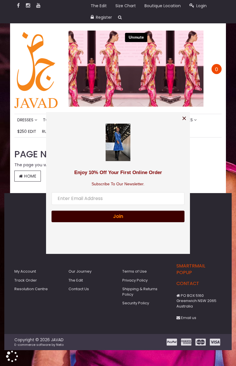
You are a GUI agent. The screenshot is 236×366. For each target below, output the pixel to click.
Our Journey (80, 271)
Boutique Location (162, 6)
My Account (25, 271)
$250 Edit (26, 131)
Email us (188, 317)
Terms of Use (134, 271)
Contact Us (78, 289)
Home (30, 176)
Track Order (25, 280)
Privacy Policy (135, 280)
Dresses (26, 120)
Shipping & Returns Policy (139, 291)
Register (103, 17)
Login (201, 6)
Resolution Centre (31, 289)
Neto (60, 344)
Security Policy (135, 303)
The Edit (99, 6)
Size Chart (125, 6)
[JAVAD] (36, 68)
